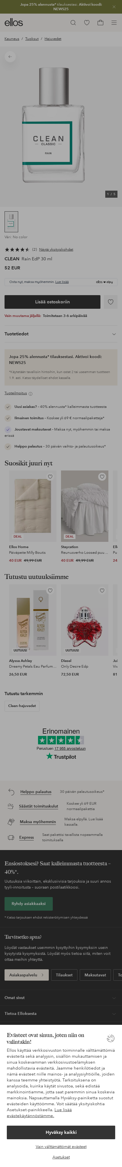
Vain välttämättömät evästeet (61, 1146)
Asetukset (61, 1157)
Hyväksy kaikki (61, 1132)
